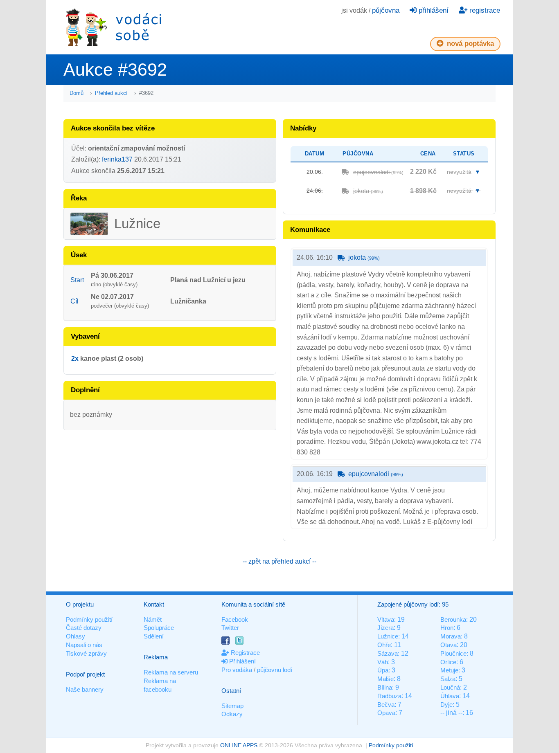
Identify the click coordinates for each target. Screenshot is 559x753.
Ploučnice (453, 653)
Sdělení (154, 636)
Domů (76, 93)
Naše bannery (85, 689)
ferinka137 (117, 159)
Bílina (384, 687)
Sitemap (232, 705)
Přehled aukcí (111, 93)
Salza (447, 678)
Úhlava (449, 695)
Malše (385, 678)
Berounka (453, 619)
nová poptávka (469, 43)
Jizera (385, 627)
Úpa (382, 670)
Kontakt (154, 604)
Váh (382, 662)
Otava (448, 644)
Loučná (450, 687)
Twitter (230, 627)
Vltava (385, 619)
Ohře (384, 644)
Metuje (449, 670)
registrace (483, 10)
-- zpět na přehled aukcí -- (279, 561)
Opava (386, 712)
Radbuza (389, 695)
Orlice (448, 662)
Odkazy (232, 713)
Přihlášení (242, 661)
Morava (450, 636)
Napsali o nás (84, 644)
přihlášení (433, 10)
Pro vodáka (236, 669)
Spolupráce (159, 627)
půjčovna (385, 10)
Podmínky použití (89, 619)
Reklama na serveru (171, 672)
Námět (153, 619)
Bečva (385, 704)
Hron (446, 627)
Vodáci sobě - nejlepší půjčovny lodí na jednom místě (114, 27)
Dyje (446, 704)
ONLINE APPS (238, 745)
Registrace (244, 652)
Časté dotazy (83, 627)
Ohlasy (75, 636)
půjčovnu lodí (274, 669)
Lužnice (387, 636)
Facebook (234, 619)
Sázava (387, 653)
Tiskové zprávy (86, 653)
